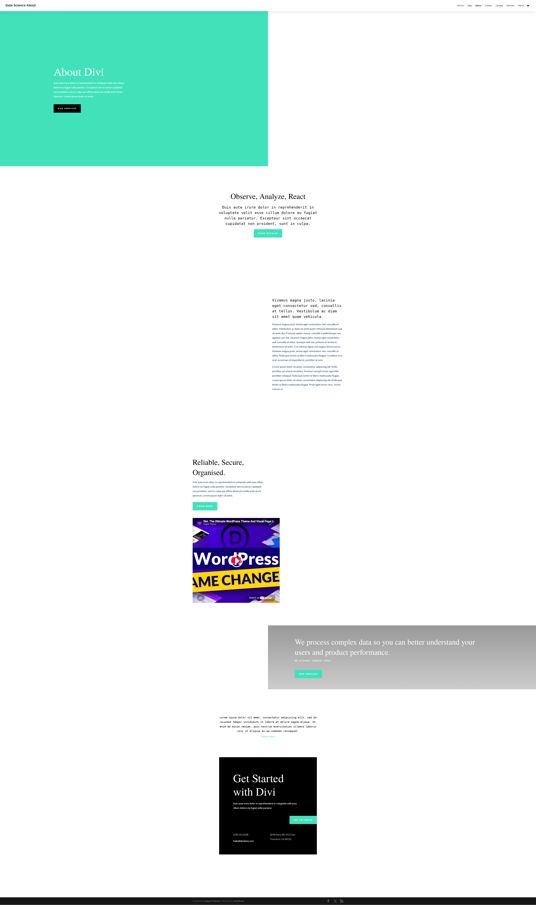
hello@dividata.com (243, 841)
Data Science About (21, 5)
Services (510, 6)
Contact (488, 6)
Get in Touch (303, 820)
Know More (205, 506)
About (478, 6)
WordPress (239, 901)
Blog (470, 6)
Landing (499, 6)
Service (460, 6)
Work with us (268, 233)
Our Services (67, 108)
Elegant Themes (212, 901)
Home (521, 6)
